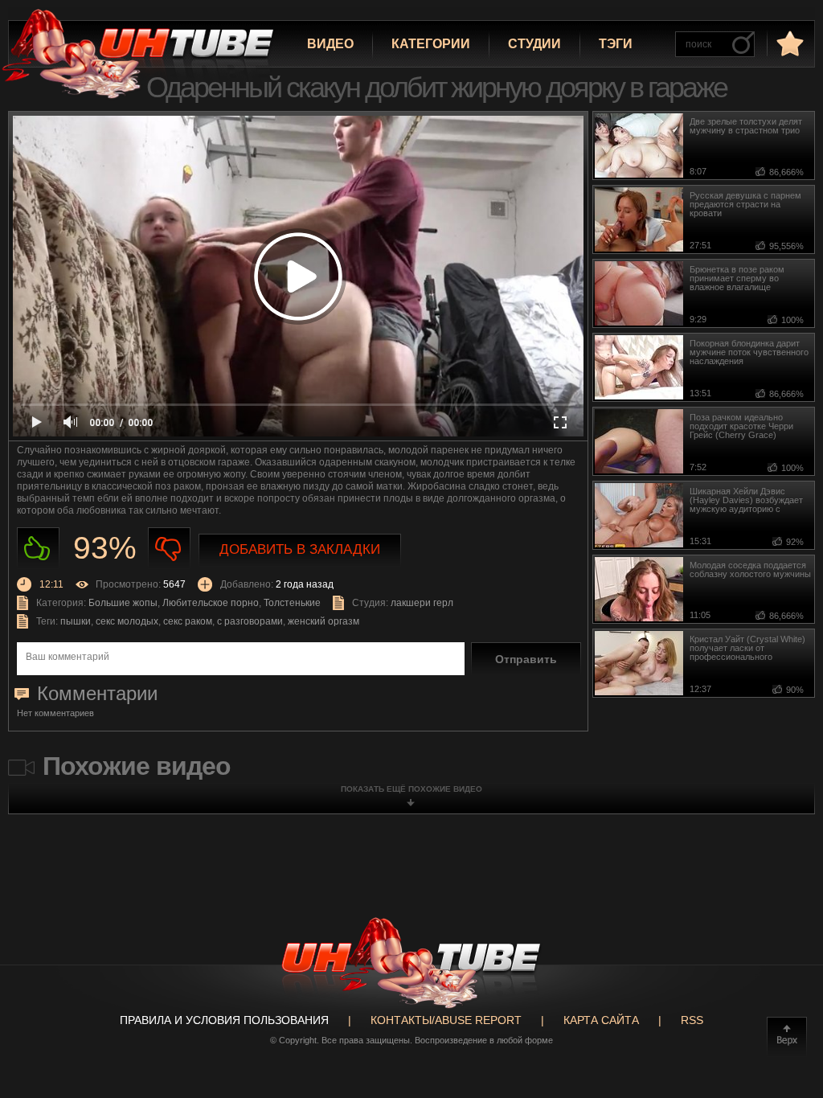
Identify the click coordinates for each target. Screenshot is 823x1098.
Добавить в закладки (299, 549)
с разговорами (250, 621)
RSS (692, 1020)
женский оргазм (323, 621)
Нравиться (38, 548)
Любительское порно (210, 602)
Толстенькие (292, 602)
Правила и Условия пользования (224, 1020)
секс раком (187, 621)
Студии (534, 44)
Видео (330, 44)
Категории (430, 44)
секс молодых (127, 621)
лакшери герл (422, 602)
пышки (75, 621)
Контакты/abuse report (446, 1020)
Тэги (616, 44)
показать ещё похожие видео (411, 789)
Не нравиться (169, 548)
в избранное (788, 43)
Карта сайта (601, 1020)
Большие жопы (123, 602)
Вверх (787, 1037)
